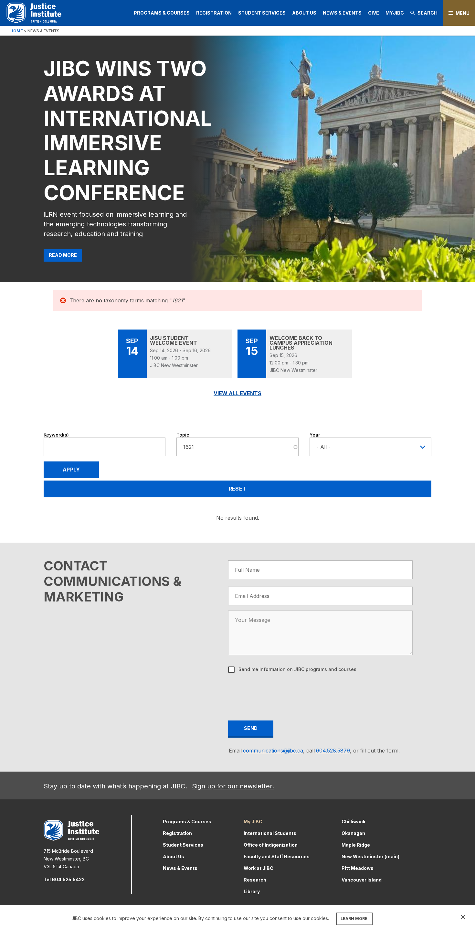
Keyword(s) (56, 435)
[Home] (33, 13)
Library (252, 891)
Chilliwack (353, 821)
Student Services (262, 13)
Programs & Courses (162, 13)
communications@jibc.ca (273, 750)
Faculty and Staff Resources (277, 856)
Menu (463, 13)
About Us (304, 13)
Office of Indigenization (271, 845)
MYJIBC (394, 13)
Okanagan (353, 833)
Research (255, 879)
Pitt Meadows (358, 868)
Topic (182, 435)
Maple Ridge (356, 845)
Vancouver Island (362, 879)
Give (373, 13)
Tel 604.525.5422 (64, 879)
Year (315, 435)
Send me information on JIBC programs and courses (296, 669)
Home (16, 30)
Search (427, 13)
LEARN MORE (354, 918)
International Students (270, 833)
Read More (63, 255)
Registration (214, 13)
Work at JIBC (258, 868)
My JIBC (253, 821)
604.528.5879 (333, 750)
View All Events (237, 393)
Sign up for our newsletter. (233, 786)
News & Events (342, 13)
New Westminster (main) (370, 856)
